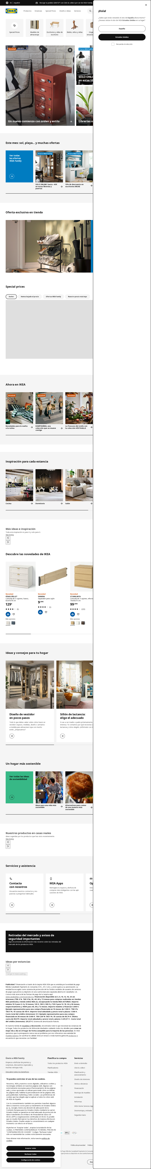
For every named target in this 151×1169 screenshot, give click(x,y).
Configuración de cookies (30, 1160)
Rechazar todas (30, 1154)
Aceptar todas (30, 1148)
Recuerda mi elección (124, 44)
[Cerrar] (146, 5)
